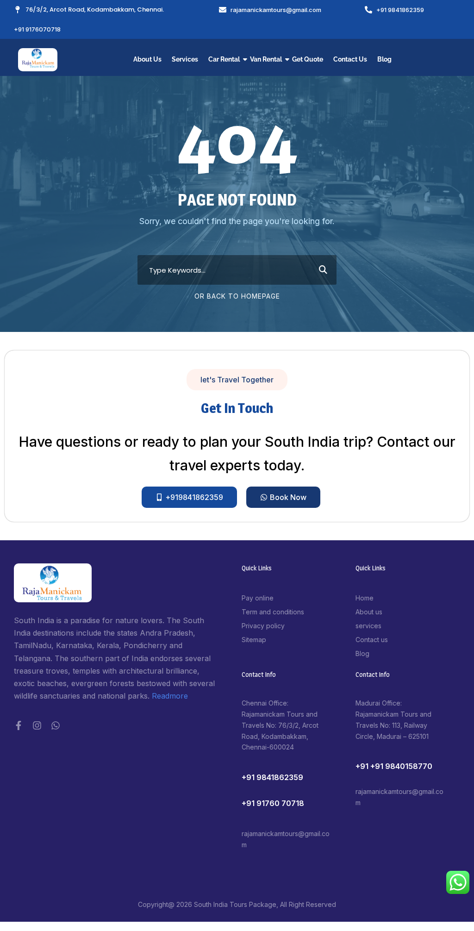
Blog (384, 59)
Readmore (170, 695)
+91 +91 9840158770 (394, 766)
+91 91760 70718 (273, 803)
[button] (237, 379)
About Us (147, 59)
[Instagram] (37, 725)
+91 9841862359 (272, 777)
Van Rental (266, 59)
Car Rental (224, 59)
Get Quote (307, 59)
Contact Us (350, 59)
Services (185, 59)
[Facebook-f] (18, 725)
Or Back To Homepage (237, 296)
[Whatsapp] (55, 725)
